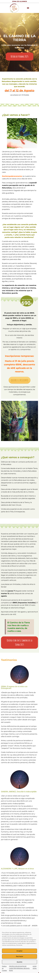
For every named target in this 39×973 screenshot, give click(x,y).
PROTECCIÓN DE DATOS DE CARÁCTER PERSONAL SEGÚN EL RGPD (19, 968)
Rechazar (19, 956)
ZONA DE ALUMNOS (19, 1)
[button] (28, 8)
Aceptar (19, 951)
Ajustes (19, 962)
